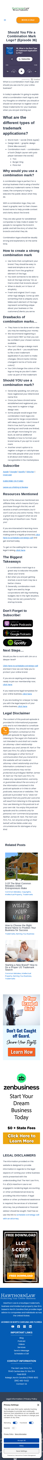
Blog (21, 1338)
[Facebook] (18, 1326)
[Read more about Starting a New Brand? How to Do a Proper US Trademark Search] (21, 950)
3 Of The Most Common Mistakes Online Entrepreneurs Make (18, 886)
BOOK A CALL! (28, 20)
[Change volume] (35, 71)
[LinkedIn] (30, 1326)
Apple (6, 471)
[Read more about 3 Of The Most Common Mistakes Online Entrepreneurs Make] (21, 866)
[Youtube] (12, 1326)
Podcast (21, 1341)
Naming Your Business (25, 934)
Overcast (7, 474)
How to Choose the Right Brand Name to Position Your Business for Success (20, 927)
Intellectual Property (13, 894)
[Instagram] (24, 1326)
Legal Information (14, 1399)
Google (13, 471)
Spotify (22, 471)
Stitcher (30, 471)
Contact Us (21, 1384)
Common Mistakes (13, 892)
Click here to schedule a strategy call (20, 665)
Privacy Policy (30, 1399)
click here (20, 550)
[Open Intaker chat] (15, 1459)
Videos (21, 1344)
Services (21, 1347)
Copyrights (26, 892)
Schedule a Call (21, 1353)
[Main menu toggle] (4, 20)
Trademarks (28, 894)
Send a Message (21, 1350)
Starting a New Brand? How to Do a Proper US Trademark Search (21, 967)
